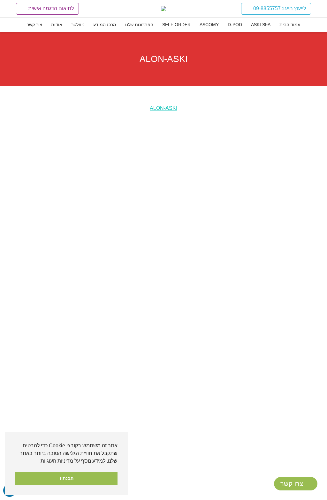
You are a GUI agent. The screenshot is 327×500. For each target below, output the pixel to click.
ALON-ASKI (163, 108)
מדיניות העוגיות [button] (57, 461)
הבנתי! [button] (66, 478)
